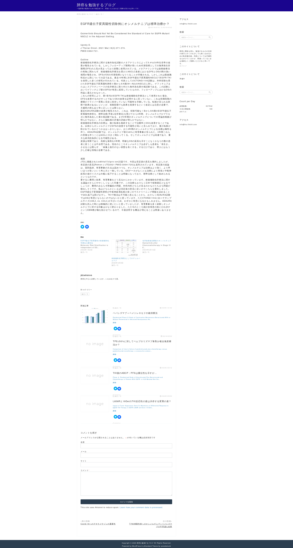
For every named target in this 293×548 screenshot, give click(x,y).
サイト (84, 461)
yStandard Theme (150, 546)
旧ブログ (183, 66)
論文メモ (85, 294)
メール (84, 451)
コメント (85, 470)
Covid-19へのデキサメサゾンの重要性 (98, 523)
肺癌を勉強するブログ (96, 4)
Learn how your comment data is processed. (141, 507)
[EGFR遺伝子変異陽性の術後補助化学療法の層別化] (96, 246)
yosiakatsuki (166, 546)
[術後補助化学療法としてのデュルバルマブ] (126, 247)
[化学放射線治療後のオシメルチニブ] (158, 246)
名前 (83, 442)
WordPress (136, 546)
